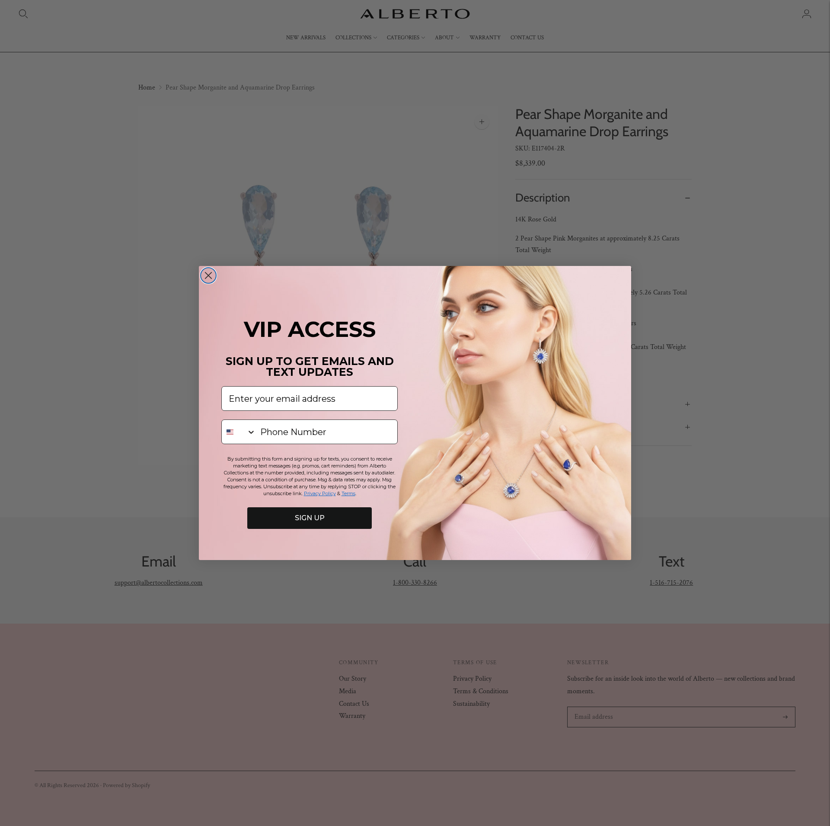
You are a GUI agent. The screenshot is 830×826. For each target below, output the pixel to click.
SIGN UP (310, 518)
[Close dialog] (208, 275)
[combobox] (239, 432)
